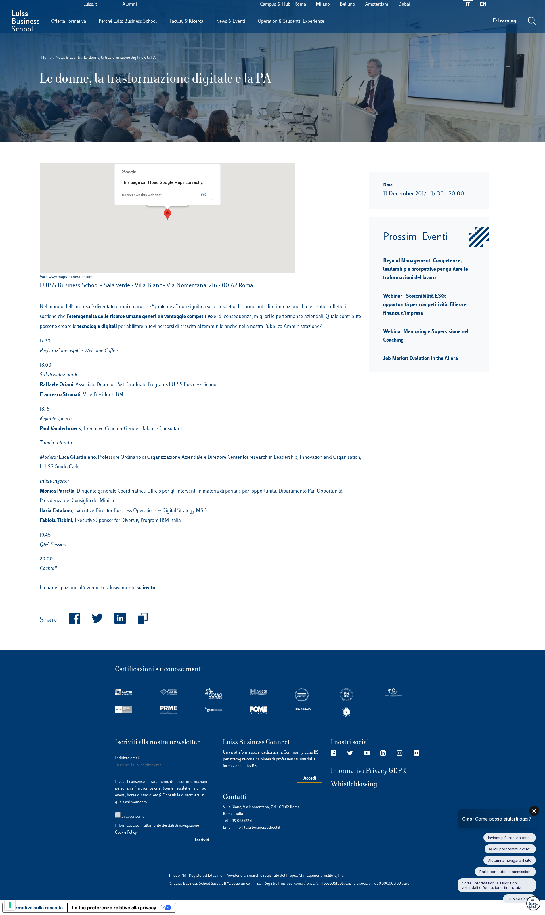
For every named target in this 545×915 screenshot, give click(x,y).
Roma (300, 4)
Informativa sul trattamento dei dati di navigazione (157, 825)
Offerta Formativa (68, 21)
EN (483, 4)
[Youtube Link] (367, 753)
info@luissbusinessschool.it (257, 827)
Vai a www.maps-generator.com (66, 276)
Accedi (309, 778)
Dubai (404, 4)
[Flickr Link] (416, 753)
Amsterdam (376, 4)
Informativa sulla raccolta (35, 907)
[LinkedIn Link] (383, 753)
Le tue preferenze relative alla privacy (114, 907)
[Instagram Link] (399, 753)
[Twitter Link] (350, 753)
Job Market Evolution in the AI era (420, 358)
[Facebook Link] (333, 753)
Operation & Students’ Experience (291, 21)
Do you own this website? (142, 195)
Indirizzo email (127, 757)
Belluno (347, 4)
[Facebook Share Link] (69, 620)
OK (203, 195)
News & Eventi (230, 21)
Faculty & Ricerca (186, 21)
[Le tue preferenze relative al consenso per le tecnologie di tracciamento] (10, 905)
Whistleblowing (354, 784)
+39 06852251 (241, 820)
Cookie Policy (126, 832)
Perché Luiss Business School (128, 21)
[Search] (532, 20)
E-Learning (504, 20)
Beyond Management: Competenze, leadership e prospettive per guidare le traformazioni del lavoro (425, 269)
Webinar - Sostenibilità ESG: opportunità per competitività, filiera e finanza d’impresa (425, 304)
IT (468, 4)
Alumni (129, 4)
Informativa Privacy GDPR (368, 770)
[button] (167, 214)
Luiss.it (90, 4)
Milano (323, 4)
